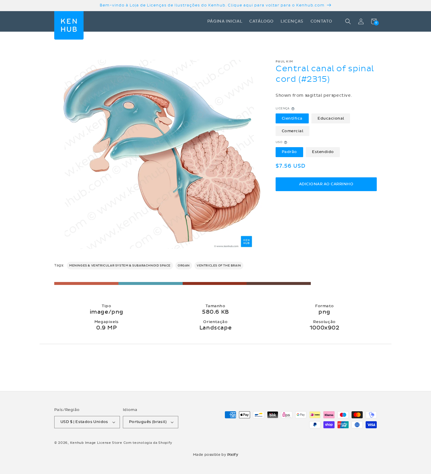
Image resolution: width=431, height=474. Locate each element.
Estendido (323, 152)
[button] (348, 21)
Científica (292, 118)
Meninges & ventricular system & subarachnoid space (120, 265)
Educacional (331, 118)
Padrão (289, 152)
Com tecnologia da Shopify (148, 443)
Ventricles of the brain (219, 265)
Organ (184, 265)
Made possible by (215, 455)
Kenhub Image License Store (96, 443)
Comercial (292, 131)
